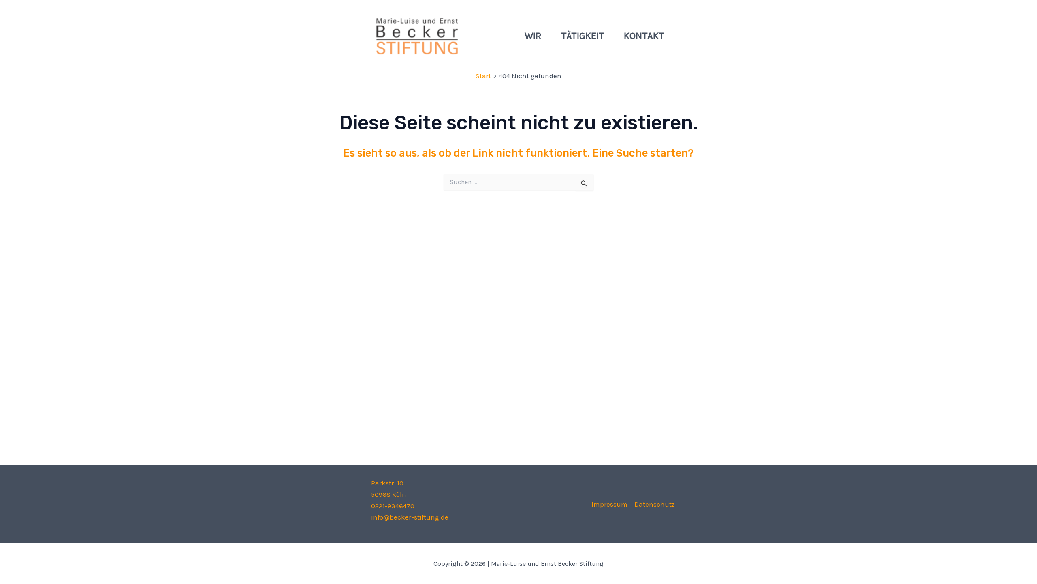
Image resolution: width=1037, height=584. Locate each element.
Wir (533, 35)
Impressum (609, 504)
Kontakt (644, 35)
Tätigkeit (582, 35)
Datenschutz (654, 504)
